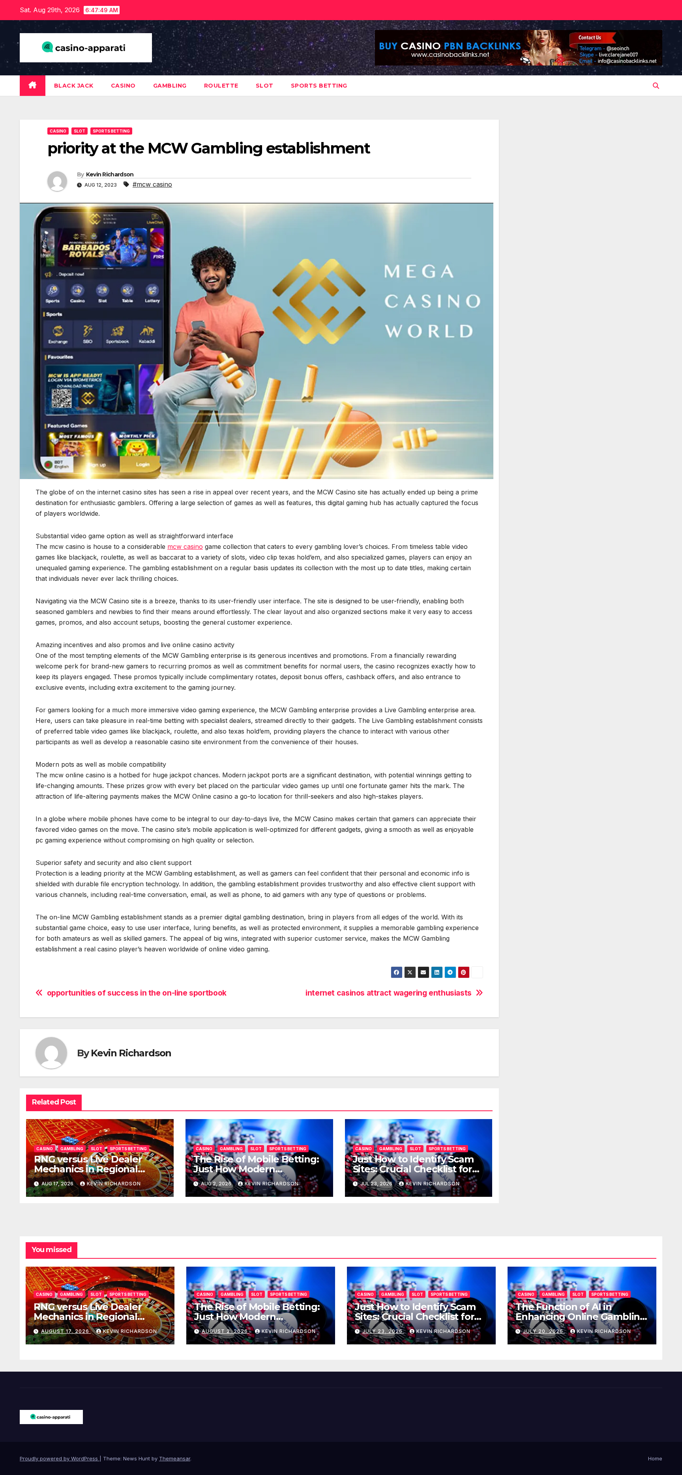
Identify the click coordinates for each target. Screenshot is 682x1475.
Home (655, 1458)
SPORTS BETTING (319, 85)
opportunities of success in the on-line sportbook (137, 993)
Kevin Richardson (110, 174)
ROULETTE (221, 85)
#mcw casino (152, 184)
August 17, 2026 (66, 1331)
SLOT (265, 85)
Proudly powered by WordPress (59, 1458)
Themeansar (174, 1458)
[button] (656, 86)
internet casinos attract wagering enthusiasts (388, 993)
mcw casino (185, 546)
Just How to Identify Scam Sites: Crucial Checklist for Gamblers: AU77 (413, 1169)
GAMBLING (170, 85)
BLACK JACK (74, 85)
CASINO (123, 85)
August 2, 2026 (225, 1331)
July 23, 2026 (383, 1331)
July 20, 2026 (544, 1331)
